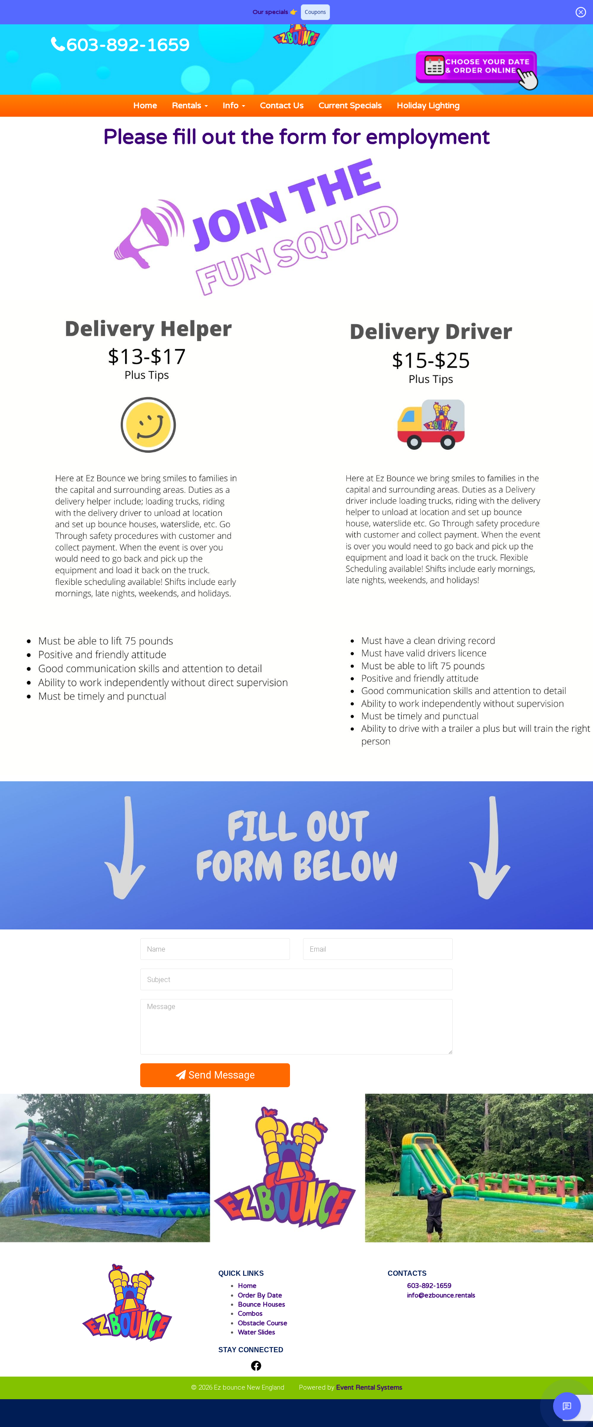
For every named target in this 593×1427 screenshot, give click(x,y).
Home (145, 105)
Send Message (220, 1075)
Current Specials (350, 105)
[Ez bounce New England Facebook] (256, 1366)
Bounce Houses (261, 1304)
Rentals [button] (188, 105)
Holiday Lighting (428, 105)
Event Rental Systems (369, 1387)
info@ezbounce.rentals (441, 1295)
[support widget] (567, 1406)
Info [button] (232, 105)
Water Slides (256, 1332)
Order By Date (260, 1295)
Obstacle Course (262, 1323)
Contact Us (282, 105)
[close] (581, 12)
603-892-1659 (128, 45)
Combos (250, 1313)
